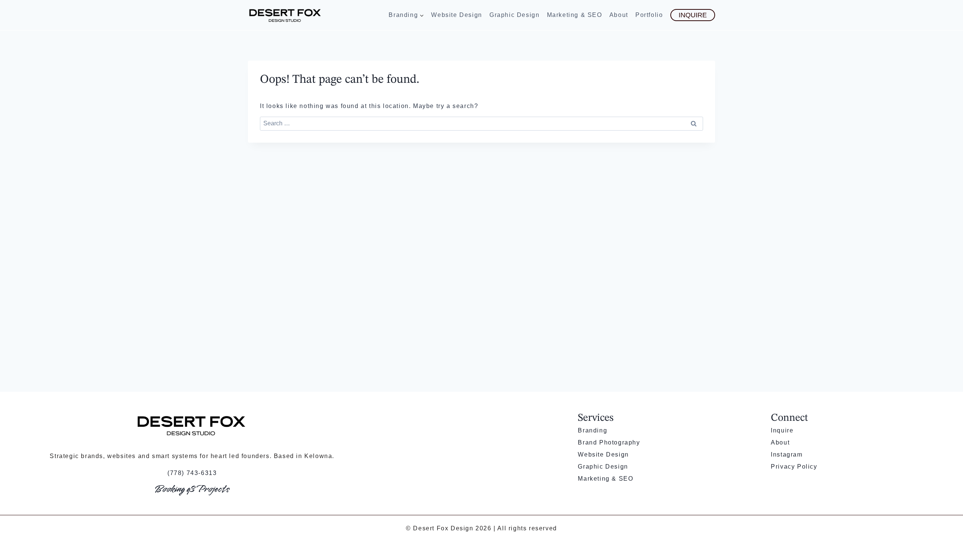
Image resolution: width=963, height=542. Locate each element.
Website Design (456, 15)
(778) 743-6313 (192, 473)
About (618, 15)
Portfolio (649, 15)
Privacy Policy (794, 466)
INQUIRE (693, 15)
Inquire (782, 430)
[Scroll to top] (944, 510)
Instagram (786, 454)
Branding (592, 430)
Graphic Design (514, 15)
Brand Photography (609, 442)
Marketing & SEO (574, 15)
